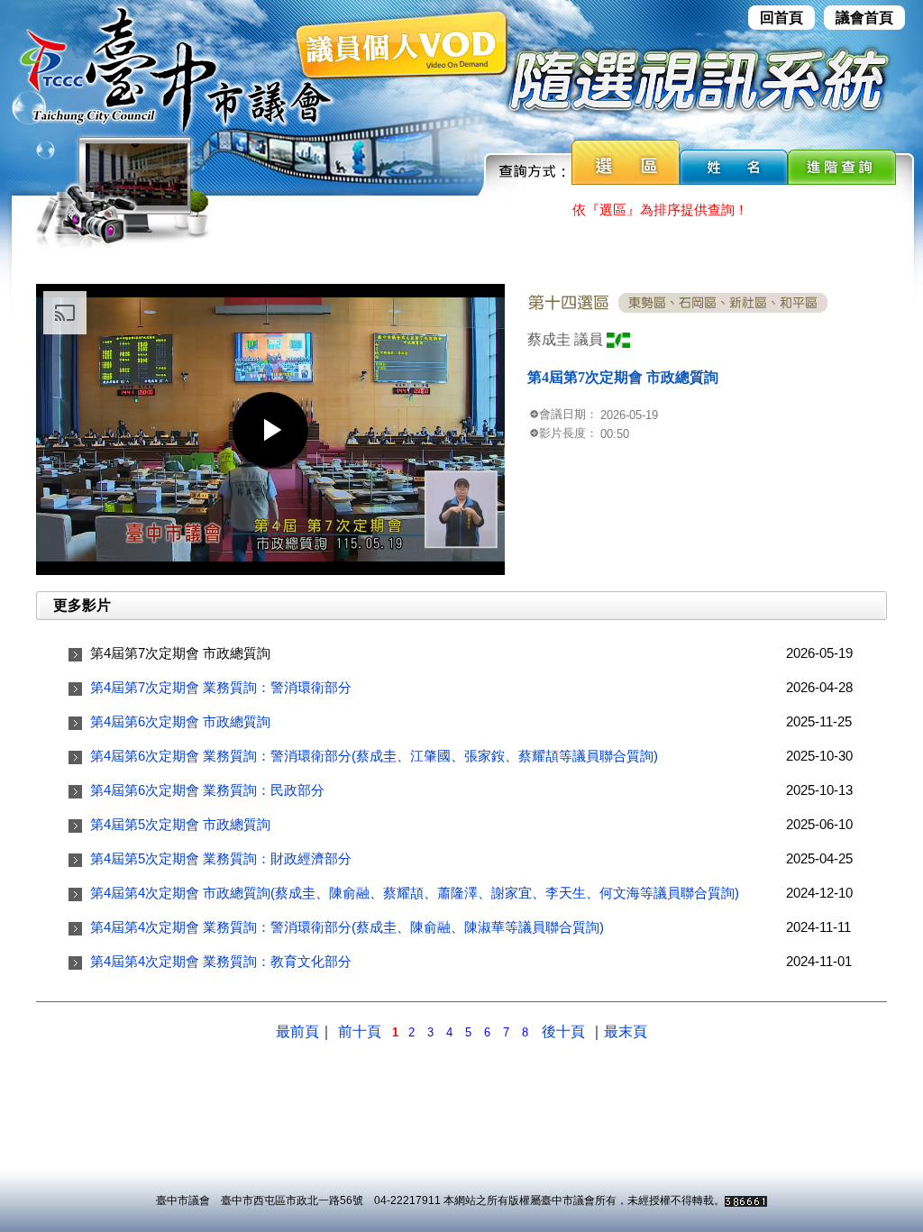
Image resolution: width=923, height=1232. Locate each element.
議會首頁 (864, 17)
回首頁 (781, 17)
